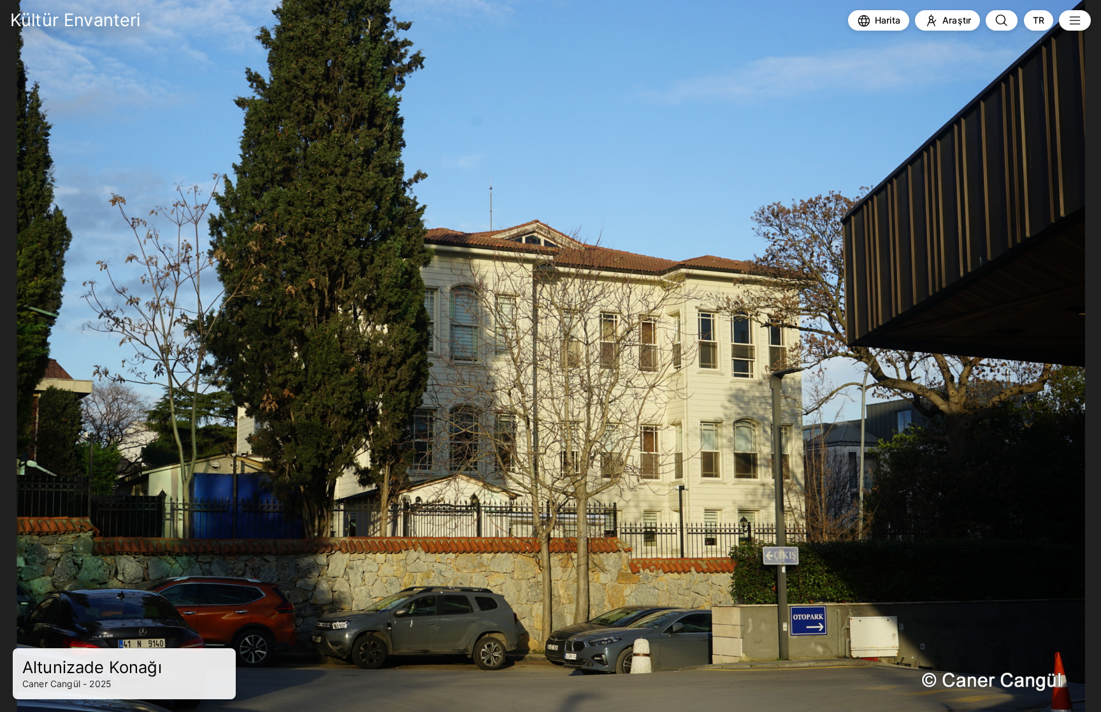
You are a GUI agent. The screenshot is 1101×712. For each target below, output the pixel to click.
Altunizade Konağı (92, 667)
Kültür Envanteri (75, 20)
